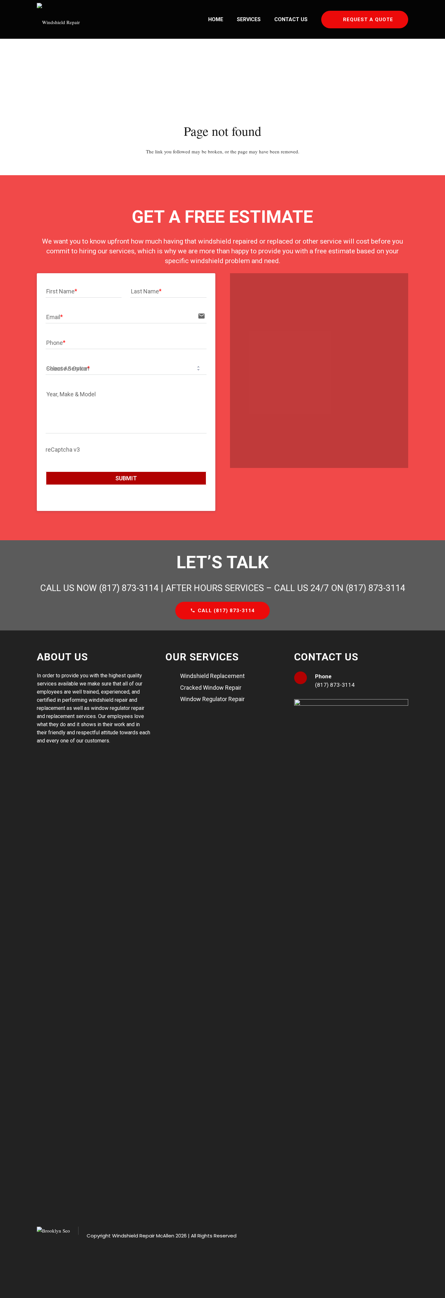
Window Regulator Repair (212, 699)
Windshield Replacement (212, 675)
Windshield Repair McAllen (143, 1235)
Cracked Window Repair (210, 687)
